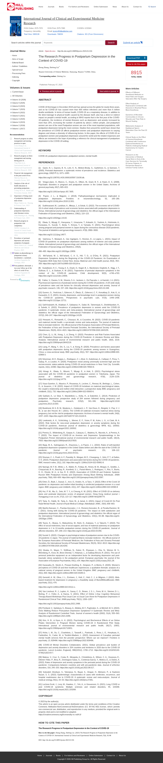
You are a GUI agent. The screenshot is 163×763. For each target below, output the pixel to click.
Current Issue (18, 92)
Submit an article (131, 42)
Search (153, 7)
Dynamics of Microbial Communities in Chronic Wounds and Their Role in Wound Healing (135, 118)
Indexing (15, 77)
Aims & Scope (17, 59)
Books (61, 7)
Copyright (16, 80)
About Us (125, 7)
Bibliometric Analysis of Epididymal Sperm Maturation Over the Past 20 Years (136, 129)
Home (41, 7)
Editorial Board (18, 63)
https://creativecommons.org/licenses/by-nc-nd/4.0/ (60, 715)
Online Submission (101, 7)
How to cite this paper (136, 64)
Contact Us (137, 7)
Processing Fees (18, 73)
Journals (51, 7)
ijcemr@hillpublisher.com (62, 31)
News (115, 7)
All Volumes (17, 96)
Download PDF (133, 58)
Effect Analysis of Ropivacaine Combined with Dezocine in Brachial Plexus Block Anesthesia (136, 107)
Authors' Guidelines (19, 66)
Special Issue (17, 70)
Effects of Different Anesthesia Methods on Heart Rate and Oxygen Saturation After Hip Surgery (136, 95)
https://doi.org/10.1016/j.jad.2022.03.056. (85, 531)
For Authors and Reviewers (78, 7)
